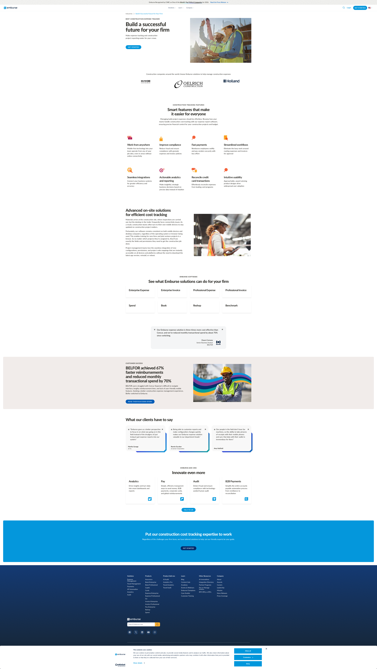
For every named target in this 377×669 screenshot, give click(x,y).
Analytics (130, 592)
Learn (180, 8)
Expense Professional (152, 596)
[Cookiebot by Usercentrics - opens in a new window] (120, 665)
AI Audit (166, 579)
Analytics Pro (167, 582)
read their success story (140, 402)
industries (129, 14)
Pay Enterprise (150, 607)
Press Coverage (222, 596)
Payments (130, 586)
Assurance (148, 579)
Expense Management (131, 580)
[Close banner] (266, 648)
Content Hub (185, 582)
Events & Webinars (187, 588)
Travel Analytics (168, 585)
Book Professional (151, 585)
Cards (147, 590)
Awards (219, 582)
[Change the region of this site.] (370, 8)
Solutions (171, 8)
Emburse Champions (188, 590)
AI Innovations (204, 579)
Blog (182, 579)
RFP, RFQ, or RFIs (205, 592)
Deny (248, 664)
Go (146, 599)
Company (189, 8)
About (219, 579)
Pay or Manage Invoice (204, 588)
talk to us (188, 510)
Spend (147, 612)
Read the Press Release (218, 2)
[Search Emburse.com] (344, 7)
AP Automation (132, 589)
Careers (219, 585)
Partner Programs (205, 585)
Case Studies (185, 593)
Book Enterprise (150, 582)
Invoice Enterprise (151, 601)
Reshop (147, 610)
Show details (137, 663)
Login (349, 8)
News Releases (222, 593)
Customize (247, 657)
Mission (219, 590)
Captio (147, 588)
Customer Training (187, 596)
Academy (184, 585)
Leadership (220, 588)
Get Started (360, 8)
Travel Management (134, 584)
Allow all (248, 651)
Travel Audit (167, 588)
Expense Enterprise (151, 593)
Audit (129, 595)
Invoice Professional (152, 604)
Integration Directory (206, 582)
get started (133, 47)
